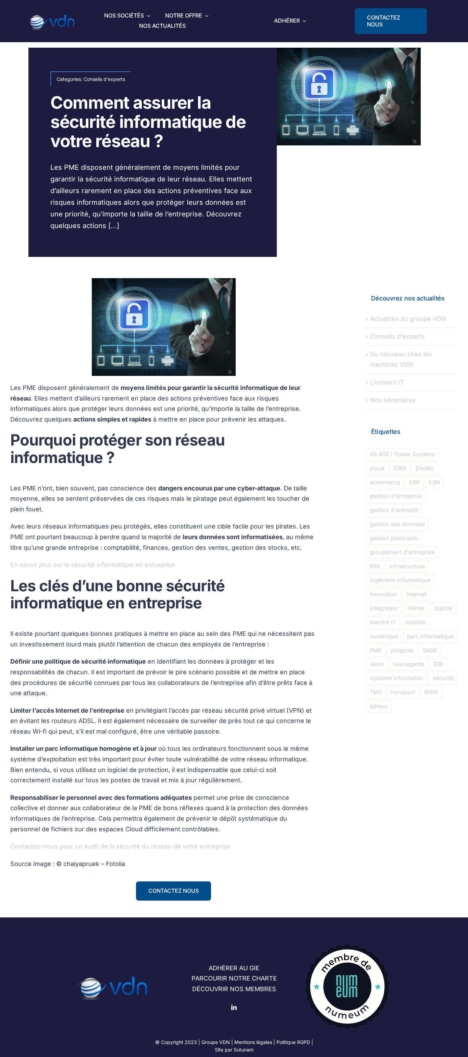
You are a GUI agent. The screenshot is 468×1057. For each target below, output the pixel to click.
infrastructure (407, 566)
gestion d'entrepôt (394, 510)
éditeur (379, 706)
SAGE (430, 650)
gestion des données (397, 524)
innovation (383, 594)
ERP (414, 482)
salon (377, 664)
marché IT (383, 622)
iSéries (416, 608)
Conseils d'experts (104, 79)
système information (396, 678)
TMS (376, 692)
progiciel (402, 650)
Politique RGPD (293, 1042)
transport (403, 692)
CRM (400, 468)
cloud (377, 468)
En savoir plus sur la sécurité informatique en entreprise (92, 564)
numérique (384, 636)
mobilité (415, 622)
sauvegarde (408, 664)
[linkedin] (234, 1007)
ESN (434, 482)
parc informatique (430, 636)
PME (376, 650)
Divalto (425, 468)
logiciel (443, 608)
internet (417, 594)
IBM (375, 566)
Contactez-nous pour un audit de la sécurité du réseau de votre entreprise (120, 846)
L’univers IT (387, 382)
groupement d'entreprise (402, 552)
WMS (431, 692)
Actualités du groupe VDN (408, 318)
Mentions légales (253, 1042)
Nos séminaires (393, 400)
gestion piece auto (394, 538)
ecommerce (385, 482)
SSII (438, 664)
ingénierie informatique (400, 580)
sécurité (443, 678)
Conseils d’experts (397, 336)
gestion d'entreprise (396, 495)
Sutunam (244, 1050)
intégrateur (384, 608)
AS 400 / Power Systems (402, 454)
